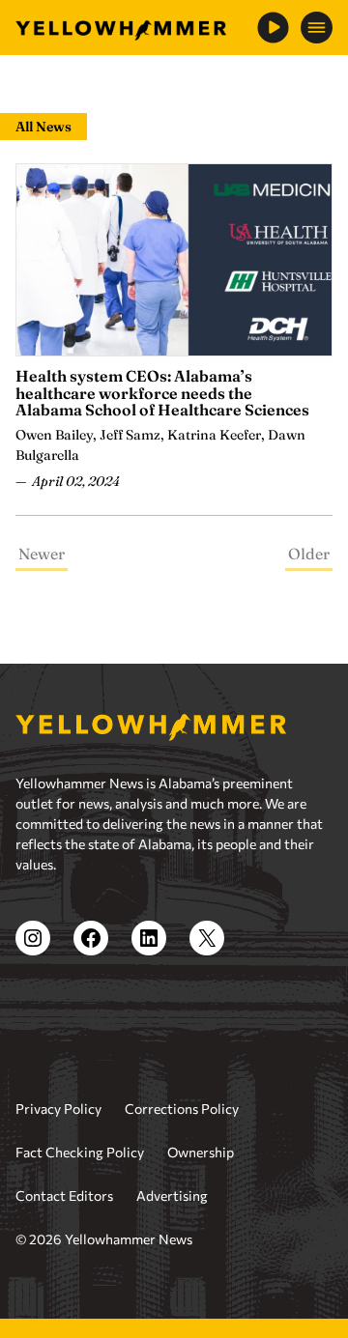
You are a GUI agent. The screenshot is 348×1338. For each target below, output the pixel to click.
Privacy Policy (58, 1108)
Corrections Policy (182, 1108)
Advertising (172, 1195)
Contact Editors (64, 1195)
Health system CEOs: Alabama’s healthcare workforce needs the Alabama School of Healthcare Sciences (162, 392)
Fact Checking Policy (79, 1152)
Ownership (200, 1152)
